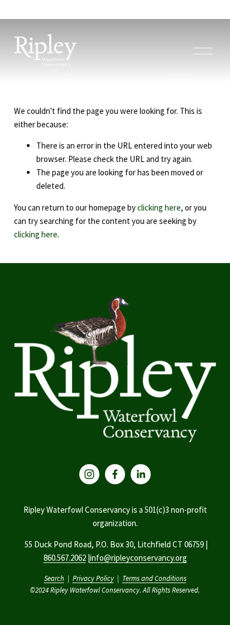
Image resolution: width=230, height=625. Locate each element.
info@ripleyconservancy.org (138, 557)
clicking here (159, 207)
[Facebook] (115, 474)
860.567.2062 (65, 557)
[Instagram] (89, 474)
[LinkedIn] (141, 474)
